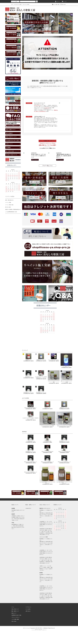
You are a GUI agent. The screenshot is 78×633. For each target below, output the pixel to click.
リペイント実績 (8, 202)
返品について (14, 613)
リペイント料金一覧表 (9, 204)
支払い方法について (15, 609)
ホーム (12, 4)
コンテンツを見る (26, 4)
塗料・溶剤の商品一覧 (9, 200)
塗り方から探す (8, 207)
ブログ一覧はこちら (47, 165)
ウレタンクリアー (37, 105)
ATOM (15, 621)
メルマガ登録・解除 (56, 4)
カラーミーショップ (26, 628)
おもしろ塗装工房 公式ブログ (47, 141)
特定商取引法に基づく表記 (16, 615)
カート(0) (64, 1)
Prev (24, 23)
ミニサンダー (46, 107)
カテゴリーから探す (18, 4)
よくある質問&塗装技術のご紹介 (11, 211)
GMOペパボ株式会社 (43, 628)
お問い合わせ (64, 4)
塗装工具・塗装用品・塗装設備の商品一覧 (12, 209)
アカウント (58, 1)
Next (71, 23)
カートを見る (28, 609)
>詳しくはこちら (35, 159)
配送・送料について (15, 611)
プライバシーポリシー (16, 617)
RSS (12, 621)
